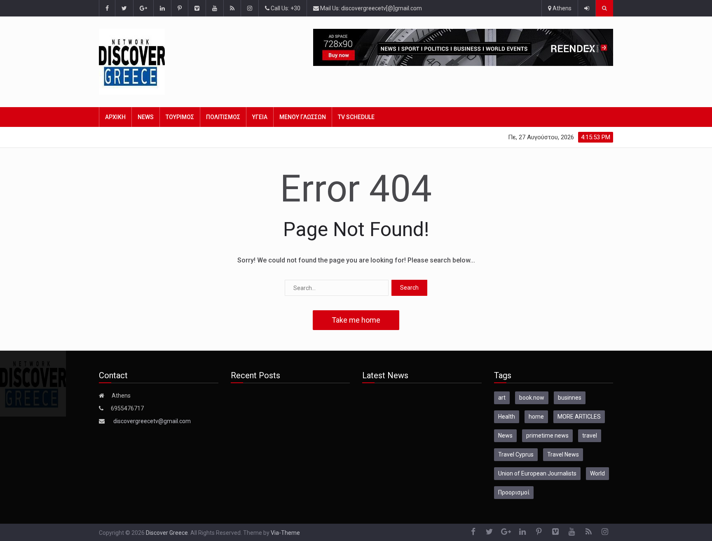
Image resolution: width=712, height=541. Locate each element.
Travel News (563, 454)
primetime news (547, 435)
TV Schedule (356, 117)
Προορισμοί (513, 492)
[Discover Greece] (145, 62)
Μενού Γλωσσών (302, 117)
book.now (531, 397)
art (502, 397)
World (597, 473)
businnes (569, 397)
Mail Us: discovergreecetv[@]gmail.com (370, 8)
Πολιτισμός (223, 117)
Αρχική (115, 117)
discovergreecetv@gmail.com (152, 421)
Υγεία (259, 117)
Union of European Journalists (537, 473)
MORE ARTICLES (579, 416)
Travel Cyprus (516, 454)
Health (506, 416)
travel (589, 435)
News (146, 117)
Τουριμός (180, 117)
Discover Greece (167, 532)
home (536, 416)
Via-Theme (285, 532)
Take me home (356, 320)
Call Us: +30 (284, 8)
